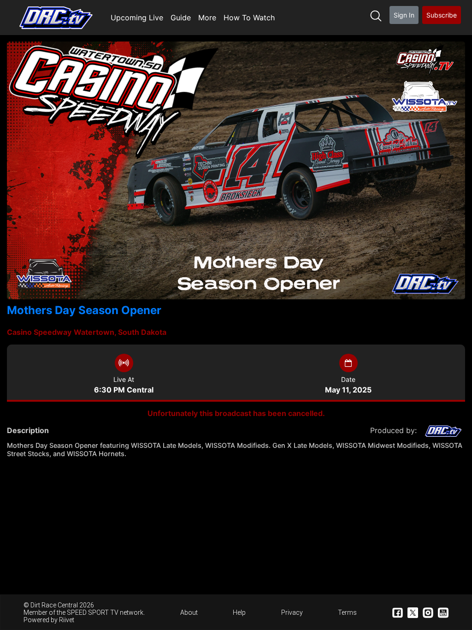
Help (239, 612)
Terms (347, 612)
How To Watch (249, 17)
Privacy (292, 612)
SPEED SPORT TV (92, 612)
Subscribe (441, 15)
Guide (181, 17)
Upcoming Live (137, 17)
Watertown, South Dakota (120, 332)
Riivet (66, 620)
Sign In (404, 15)
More (207, 17)
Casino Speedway (39, 332)
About (189, 612)
